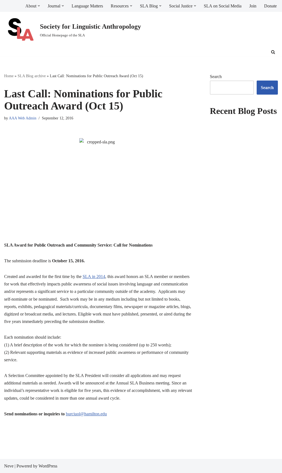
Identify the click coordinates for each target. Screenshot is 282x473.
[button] (39, 6)
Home (8, 76)
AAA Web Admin (22, 118)
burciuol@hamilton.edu (86, 413)
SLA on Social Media (223, 6)
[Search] (273, 52)
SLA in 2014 (94, 276)
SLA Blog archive (32, 76)
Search (216, 76)
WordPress (48, 466)
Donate (270, 6)
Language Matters (87, 6)
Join (252, 6)
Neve (8, 466)
